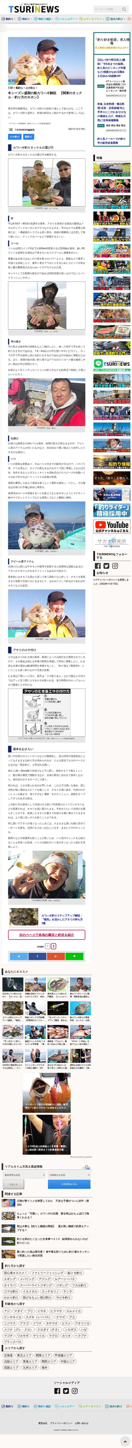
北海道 (8, 1355)
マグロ (53, 1335)
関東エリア (43, 1355)
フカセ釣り (79, 1285)
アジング (44, 1279)
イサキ (41, 1311)
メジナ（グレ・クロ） (18, 1329)
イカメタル (30, 1291)
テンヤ (67, 1291)
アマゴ (24, 1323)
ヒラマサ (56, 1311)
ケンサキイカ (12, 1317)
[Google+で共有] (56, 956)
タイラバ (10, 1285)
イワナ (37, 1323)
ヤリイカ (39, 1335)
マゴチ (8, 1335)
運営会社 (42, 1423)
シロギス (70, 1329)
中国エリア (68, 1361)
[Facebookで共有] (37, 956)
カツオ (66, 1335)
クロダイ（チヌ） (49, 1329)
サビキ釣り (63, 1297)
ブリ (30, 1311)
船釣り (29, 136)
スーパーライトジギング (36, 1285)
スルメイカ (73, 1311)
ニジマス (10, 1323)
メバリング (27, 1279)
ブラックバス (12, 1341)
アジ (7, 1311)
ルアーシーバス (65, 1279)
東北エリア (24, 1355)
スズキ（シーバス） (39, 1317)
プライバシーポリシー (61, 1423)
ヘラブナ (81, 1335)
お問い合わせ (82, 1423)
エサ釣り (15, 136)
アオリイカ (82, 1323)
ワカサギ (23, 1335)
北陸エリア (11, 1361)
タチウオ (52, 1323)
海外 (44, 1367)
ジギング (62, 1285)
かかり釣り (11, 1297)
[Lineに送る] (74, 956)
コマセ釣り (11, 1291)
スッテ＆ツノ (50, 1291)
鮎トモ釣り (75, 1273)
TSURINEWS (64, 1430)
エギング (10, 1279)
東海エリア (30, 1361)
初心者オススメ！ (15, 1273)
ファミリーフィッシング (47, 1273)
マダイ (18, 1311)
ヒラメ (66, 1323)
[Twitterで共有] (19, 956)
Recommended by (77, 1157)
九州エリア (30, 1367)
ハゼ (84, 1329)
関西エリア (49, 1361)
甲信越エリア (63, 1355)
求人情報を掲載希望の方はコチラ (112, 48)
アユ (72, 1317)
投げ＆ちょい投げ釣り (37, 1297)
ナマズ (60, 1317)
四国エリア (11, 1367)
